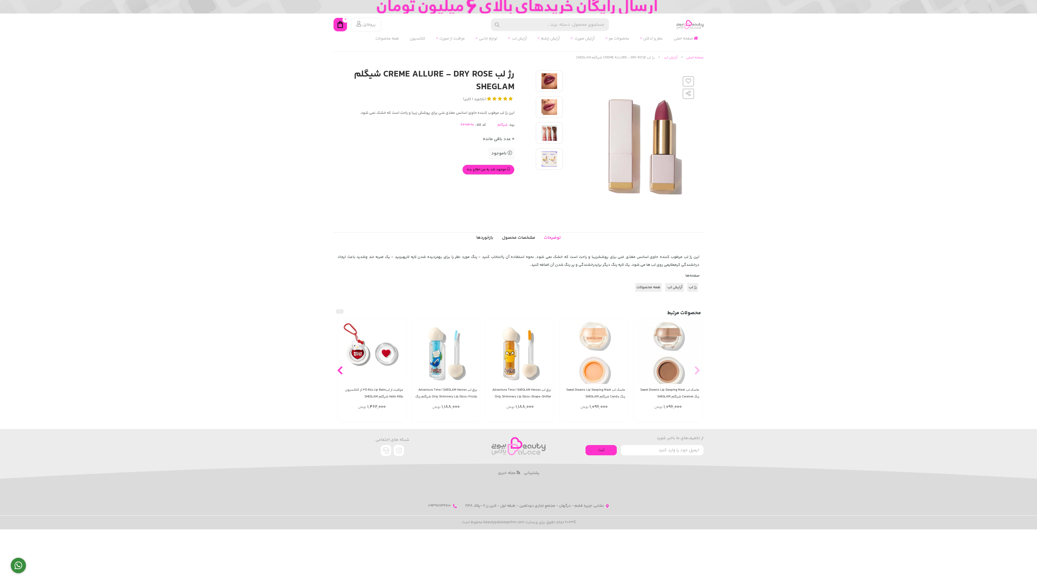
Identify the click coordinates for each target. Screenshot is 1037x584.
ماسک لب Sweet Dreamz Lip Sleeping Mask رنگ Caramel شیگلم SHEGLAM (669, 393)
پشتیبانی (531, 473)
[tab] (485, 238)
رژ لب (693, 287)
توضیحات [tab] (552, 237)
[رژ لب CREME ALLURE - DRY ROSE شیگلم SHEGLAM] (518, 446)
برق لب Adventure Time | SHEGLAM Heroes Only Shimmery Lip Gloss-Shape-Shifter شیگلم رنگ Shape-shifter (521, 393)
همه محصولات (387, 39)
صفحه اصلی (684, 39)
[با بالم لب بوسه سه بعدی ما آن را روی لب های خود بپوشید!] (372, 352)
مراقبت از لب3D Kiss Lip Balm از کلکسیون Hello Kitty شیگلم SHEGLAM (374, 393)
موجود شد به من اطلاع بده (487, 169)
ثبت (601, 450)
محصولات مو (619, 39)
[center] (497, 25)
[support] (386, 450)
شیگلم (502, 125)
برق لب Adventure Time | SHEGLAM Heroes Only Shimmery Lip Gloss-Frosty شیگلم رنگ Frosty (446, 393)
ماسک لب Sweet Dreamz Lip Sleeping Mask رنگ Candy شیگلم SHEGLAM (595, 393)
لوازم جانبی (488, 39)
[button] (697, 370)
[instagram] (399, 450)
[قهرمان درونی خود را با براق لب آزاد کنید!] (520, 352)
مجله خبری (507, 473)
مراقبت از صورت (452, 39)
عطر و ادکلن (653, 39)
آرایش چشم (550, 39)
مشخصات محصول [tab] (518, 237)
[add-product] (694, 355)
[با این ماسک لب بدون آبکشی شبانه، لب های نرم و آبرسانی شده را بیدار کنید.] (668, 352)
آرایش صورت (584, 39)
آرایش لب (519, 39)
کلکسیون (417, 39)
